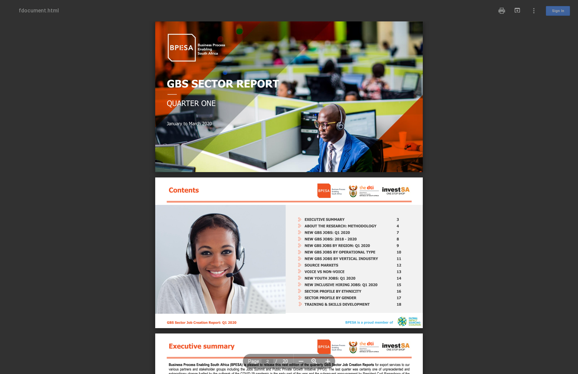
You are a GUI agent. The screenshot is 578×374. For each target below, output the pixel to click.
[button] (301, 361)
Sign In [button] (558, 11)
